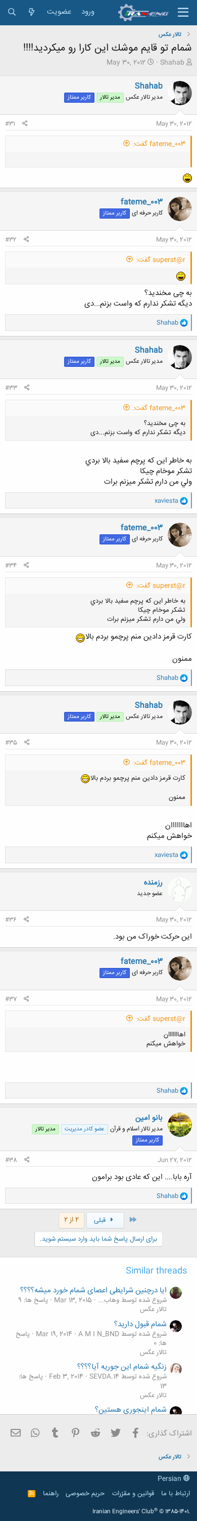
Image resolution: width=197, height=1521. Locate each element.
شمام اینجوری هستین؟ (131, 1410)
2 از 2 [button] (71, 1220)
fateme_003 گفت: (159, 144)
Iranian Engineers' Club (141, 1511)
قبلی (101, 1220)
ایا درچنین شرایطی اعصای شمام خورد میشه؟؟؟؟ (93, 1290)
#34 (11, 566)
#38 (11, 1160)
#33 (11, 388)
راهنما (51, 1493)
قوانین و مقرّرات (133, 1493)
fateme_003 (142, 202)
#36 (11, 920)
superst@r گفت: (160, 260)
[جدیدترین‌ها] (31, 12)
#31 (10, 124)
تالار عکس (153, 1309)
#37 (11, 999)
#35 (11, 743)
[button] (183, 12)
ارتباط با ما (175, 1493)
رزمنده (153, 882)
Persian (170, 1479)
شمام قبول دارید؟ (140, 1324)
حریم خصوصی (85, 1493)
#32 (11, 240)
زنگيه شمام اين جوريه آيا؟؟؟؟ (122, 1367)
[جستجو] (12, 12)
